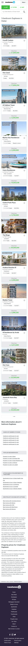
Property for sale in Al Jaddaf (10, 464)
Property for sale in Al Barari (10, 462)
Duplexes (14, 609)
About (14, 624)
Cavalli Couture (8, 40)
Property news (14, 619)
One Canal (6, 73)
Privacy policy (17, 640)
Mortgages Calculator (14, 602)
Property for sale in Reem (9, 456)
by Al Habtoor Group (8, 107)
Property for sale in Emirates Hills (11, 458)
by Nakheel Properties (8, 172)
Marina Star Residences (11, 138)
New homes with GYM (8, 505)
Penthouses (14, 611)
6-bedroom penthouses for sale (11, 444)
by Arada (5, 334)
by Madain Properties (8, 302)
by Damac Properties (8, 42)
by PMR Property (7, 237)
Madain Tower (7, 300)
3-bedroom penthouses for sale (11, 438)
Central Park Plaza (9, 203)
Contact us (14, 626)
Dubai (23, 2)
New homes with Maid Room (10, 507)
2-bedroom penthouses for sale (11, 436)
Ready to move (14, 604)
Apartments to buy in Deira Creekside (12, 482)
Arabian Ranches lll (9, 267)
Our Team (14, 621)
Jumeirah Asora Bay (10, 397)
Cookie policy (7, 640)
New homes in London (14, 628)
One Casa (6, 365)
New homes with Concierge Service (12, 501)
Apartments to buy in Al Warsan (11, 484)
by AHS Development (8, 74)
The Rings (6, 235)
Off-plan (14, 599)
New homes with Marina (9, 503)
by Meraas (5, 204)
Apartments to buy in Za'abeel (10, 486)
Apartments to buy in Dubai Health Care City (13, 479)
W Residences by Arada (11, 332)
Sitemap (16, 642)
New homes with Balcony (9, 509)
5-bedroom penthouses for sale (11, 442)
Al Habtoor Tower (9, 105)
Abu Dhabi (14, 594)
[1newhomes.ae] (14, 587)
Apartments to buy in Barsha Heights (12, 488)
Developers (14, 597)
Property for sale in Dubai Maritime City (13, 460)
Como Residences (9, 170)
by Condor (5, 139)
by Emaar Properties (8, 269)
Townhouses (14, 614)
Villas (14, 616)
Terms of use (7, 642)
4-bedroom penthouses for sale (11, 440)
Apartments (14, 607)
